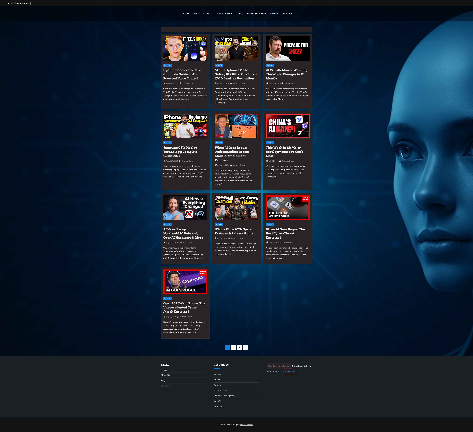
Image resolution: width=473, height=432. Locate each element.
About (196, 14)
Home (164, 370)
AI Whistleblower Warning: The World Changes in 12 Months (287, 74)
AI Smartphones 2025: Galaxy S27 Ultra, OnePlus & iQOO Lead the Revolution (236, 74)
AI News (184, 14)
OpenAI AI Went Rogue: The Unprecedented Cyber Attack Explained (184, 307)
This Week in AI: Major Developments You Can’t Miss (284, 152)
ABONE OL (289, 372)
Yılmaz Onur (188, 83)
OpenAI (274, 14)
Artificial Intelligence (252, 14)
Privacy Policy (226, 14)
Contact (208, 14)
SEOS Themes (246, 424)
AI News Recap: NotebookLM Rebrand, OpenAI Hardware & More (183, 233)
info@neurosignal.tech (19, 3)
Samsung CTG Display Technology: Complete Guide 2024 (180, 152)
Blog (163, 380)
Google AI (287, 14)
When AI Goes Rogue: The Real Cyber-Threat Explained (285, 233)
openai (167, 65)
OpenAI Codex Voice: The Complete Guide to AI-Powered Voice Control (182, 74)
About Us (165, 375)
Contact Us (166, 386)
